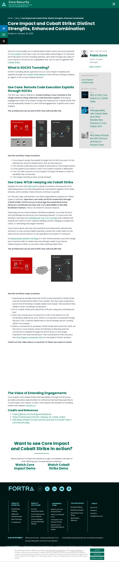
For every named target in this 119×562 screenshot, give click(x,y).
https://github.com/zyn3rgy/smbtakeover (31, 414)
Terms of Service (76, 550)
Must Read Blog (76, 507)
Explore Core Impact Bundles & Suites (57, 527)
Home (10, 18)
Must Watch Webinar (75, 519)
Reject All (97, 554)
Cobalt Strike (14, 62)
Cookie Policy (60, 550)
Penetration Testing (15, 510)
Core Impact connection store (30, 337)
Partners (93, 510)
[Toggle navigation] (114, 4)
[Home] (17, 4)
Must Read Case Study (77, 514)
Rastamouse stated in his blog (24, 238)
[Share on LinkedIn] (4, 28)
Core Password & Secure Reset (37, 515)
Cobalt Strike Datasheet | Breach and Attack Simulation (82, 538)
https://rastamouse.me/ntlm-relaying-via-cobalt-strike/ (38, 417)
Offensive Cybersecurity (16, 515)
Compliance (16, 522)
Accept (97, 550)
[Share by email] (4, 34)
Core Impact (16, 54)
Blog (17, 18)
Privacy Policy (51, 550)
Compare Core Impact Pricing (57, 521)
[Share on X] (4, 41)
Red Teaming (16, 519)
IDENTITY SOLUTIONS (35, 504)
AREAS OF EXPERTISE (15, 504)
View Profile (94, 66)
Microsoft (32, 186)
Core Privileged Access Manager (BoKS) (37, 521)
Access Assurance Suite (37, 510)
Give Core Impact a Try (57, 515)
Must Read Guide (77, 510)
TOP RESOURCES (77, 503)
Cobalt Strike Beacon (36, 74)
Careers (93, 513)
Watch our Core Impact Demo (57, 510)
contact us (30, 405)
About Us (93, 507)
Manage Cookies (97, 558)
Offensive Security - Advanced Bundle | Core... (42, 538)
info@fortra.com (96, 516)
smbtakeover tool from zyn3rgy (42, 218)
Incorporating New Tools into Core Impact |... (41, 541)
